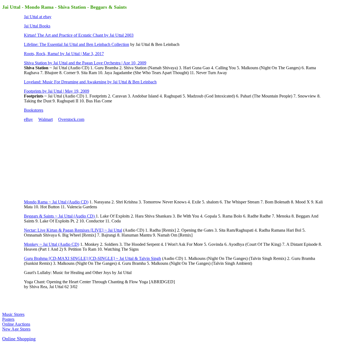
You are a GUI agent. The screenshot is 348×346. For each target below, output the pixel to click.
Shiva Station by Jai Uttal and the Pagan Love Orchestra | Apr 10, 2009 (85, 63)
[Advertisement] (64, 160)
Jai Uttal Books (37, 26)
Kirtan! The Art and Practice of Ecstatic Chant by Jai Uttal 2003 (78, 35)
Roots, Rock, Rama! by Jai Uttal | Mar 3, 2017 (64, 53)
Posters (8, 319)
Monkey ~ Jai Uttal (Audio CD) (51, 244)
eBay (28, 119)
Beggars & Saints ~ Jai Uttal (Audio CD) (60, 216)
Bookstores (33, 110)
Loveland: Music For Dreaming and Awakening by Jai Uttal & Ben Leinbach (90, 82)
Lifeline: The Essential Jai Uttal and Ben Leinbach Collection (76, 44)
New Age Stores (16, 329)
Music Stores (13, 314)
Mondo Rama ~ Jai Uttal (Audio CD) (56, 202)
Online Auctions (16, 324)
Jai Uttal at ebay (37, 16)
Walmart (45, 119)
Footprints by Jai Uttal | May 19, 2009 (56, 91)
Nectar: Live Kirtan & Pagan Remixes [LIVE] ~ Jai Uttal (73, 230)
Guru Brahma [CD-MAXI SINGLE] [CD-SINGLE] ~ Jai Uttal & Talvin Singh (92, 258)
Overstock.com (71, 119)
